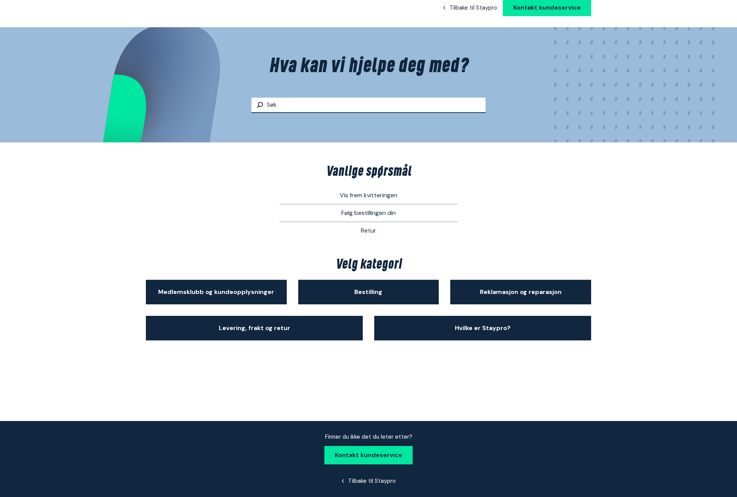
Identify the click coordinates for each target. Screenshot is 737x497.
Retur (368, 230)
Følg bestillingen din (368, 213)
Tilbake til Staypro (473, 8)
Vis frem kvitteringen (368, 195)
